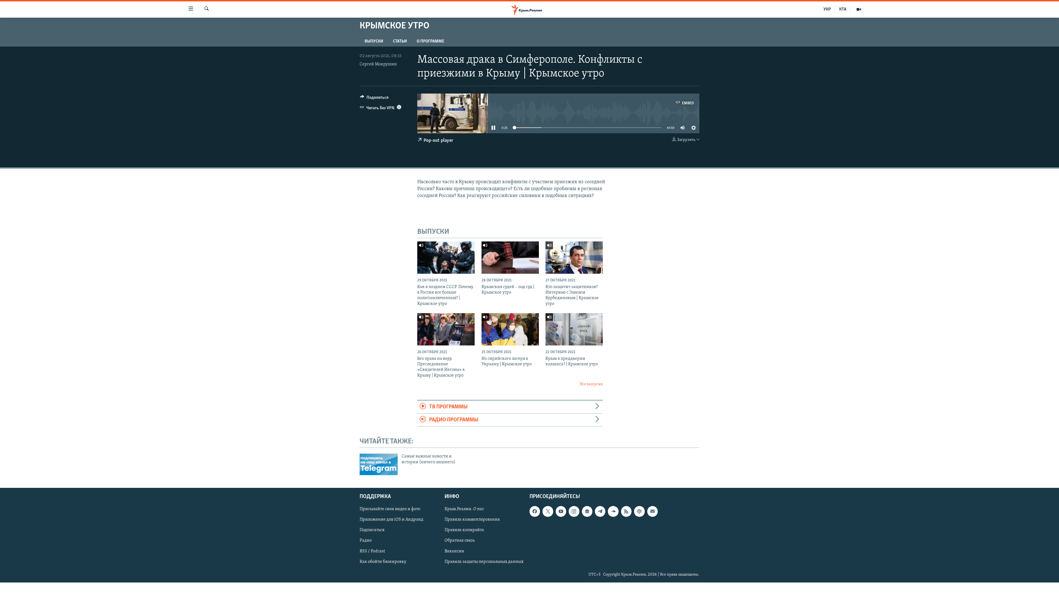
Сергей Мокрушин (378, 64)
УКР (827, 9)
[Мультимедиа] (859, 9)
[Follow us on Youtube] (561, 511)
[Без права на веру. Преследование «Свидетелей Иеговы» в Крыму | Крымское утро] (446, 329)
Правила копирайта (464, 530)
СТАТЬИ (400, 41)
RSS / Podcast (372, 551)
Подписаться (372, 530)
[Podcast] (639, 511)
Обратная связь (460, 540)
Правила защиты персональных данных (484, 561)
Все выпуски (591, 384)
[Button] (374, 99)
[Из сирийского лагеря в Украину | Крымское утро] (510, 329)
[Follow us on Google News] (587, 511)
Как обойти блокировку (383, 561)
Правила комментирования (472, 519)
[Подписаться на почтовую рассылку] (652, 511)
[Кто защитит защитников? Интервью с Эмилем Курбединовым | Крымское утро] (574, 257)
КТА (842, 9)
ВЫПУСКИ (374, 41)
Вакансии (454, 551)
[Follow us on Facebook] (535, 511)
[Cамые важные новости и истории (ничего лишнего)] (379, 464)
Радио (366, 540)
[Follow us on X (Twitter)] (547, 511)
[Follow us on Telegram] (600, 511)
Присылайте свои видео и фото (390, 509)
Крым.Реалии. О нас (464, 509)
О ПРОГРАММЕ (430, 41)
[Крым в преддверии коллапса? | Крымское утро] (574, 329)
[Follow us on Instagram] (574, 511)
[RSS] (626, 511)
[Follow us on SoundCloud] (613, 511)
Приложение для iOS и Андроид (391, 519)
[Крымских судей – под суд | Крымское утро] (510, 257)
